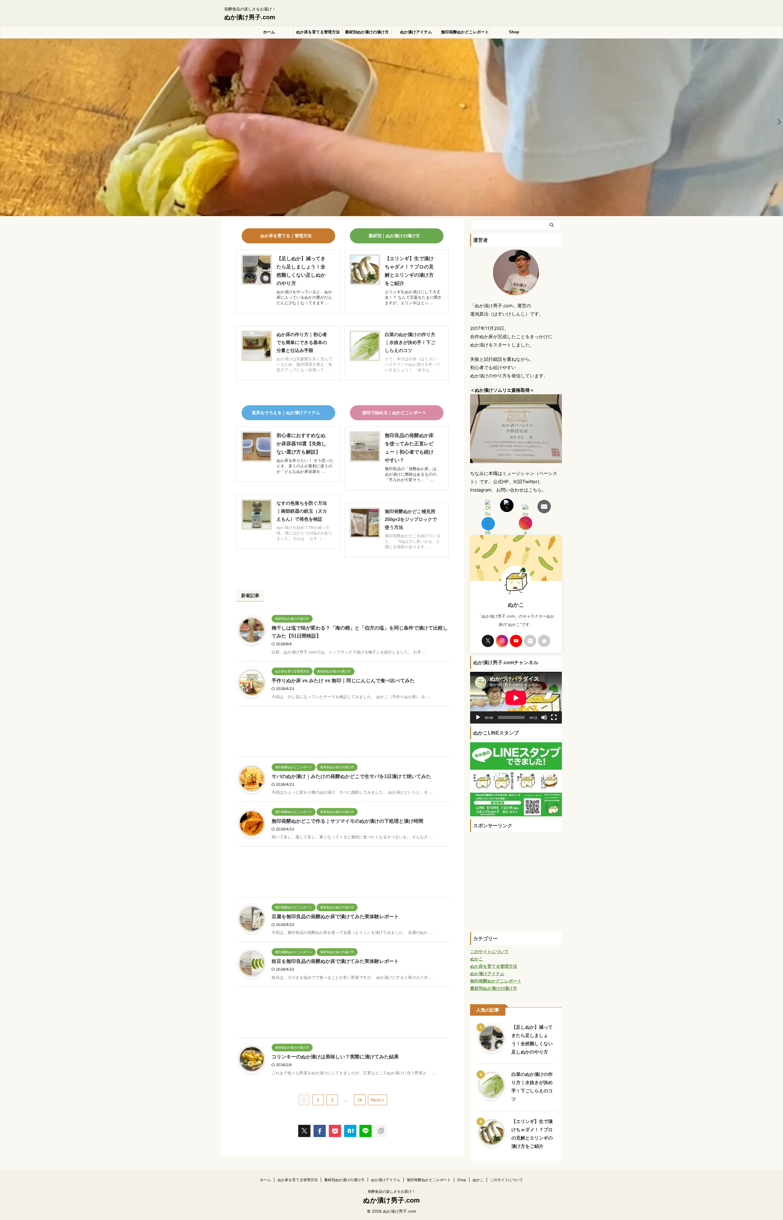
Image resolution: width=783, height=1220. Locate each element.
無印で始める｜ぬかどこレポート (394, 412)
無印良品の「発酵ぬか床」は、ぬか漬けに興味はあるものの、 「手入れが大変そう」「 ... (412, 474)
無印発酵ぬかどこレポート (465, 32)
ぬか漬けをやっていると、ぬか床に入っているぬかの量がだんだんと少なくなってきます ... (304, 297)
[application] (516, 698)
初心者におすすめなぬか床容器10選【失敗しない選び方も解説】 (301, 443)
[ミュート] (544, 717)
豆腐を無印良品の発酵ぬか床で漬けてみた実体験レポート (335, 916)
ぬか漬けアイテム (416, 32)
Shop (514, 32)
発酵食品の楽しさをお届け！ (391, 1191)
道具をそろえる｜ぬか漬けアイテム (286, 412)
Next (777, 121)
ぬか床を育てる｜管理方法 (286, 235)
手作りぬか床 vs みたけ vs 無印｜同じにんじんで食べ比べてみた (343, 680)
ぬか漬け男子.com (249, 17)
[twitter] (304, 1131)
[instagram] (502, 641)
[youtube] (516, 641)
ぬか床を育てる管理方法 (318, 32)
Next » (377, 1100)
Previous (5, 121)
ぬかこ (478, 1179)
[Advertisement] (342, 733)
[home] (544, 641)
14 (359, 1100)
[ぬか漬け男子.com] (350, 1131)
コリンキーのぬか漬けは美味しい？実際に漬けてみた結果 (335, 1056)
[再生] (478, 717)
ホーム (269, 32)
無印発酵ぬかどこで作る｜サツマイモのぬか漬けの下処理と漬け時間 (347, 821)
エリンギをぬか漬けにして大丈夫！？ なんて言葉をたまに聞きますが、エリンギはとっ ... (413, 297)
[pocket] (335, 1131)
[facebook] (320, 1131)
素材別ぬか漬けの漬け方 (367, 32)
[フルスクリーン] (554, 717)
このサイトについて (506, 1179)
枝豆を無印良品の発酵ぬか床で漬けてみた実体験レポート (335, 961)
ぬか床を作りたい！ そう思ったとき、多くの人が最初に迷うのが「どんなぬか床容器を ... (304, 466)
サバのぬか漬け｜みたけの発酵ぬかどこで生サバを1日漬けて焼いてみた (351, 776)
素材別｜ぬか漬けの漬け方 (394, 235)
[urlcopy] (381, 1131)
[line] (365, 1131)
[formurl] (530, 641)
